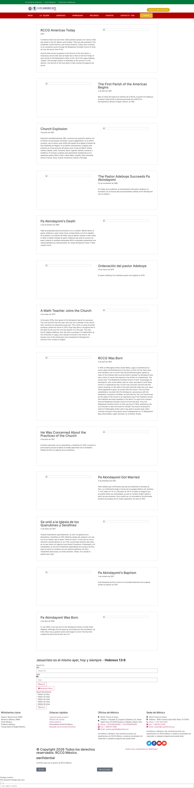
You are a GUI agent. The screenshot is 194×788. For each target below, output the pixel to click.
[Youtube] (159, 743)
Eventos (109, 15)
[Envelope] (164, 743)
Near (38, 674)
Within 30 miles (44, 699)
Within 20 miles (44, 697)
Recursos (94, 15)
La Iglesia (44, 15)
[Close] (1, 783)
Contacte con (127, 15)
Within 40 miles (44, 701)
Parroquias (77, 15)
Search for (40, 665)
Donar (146, 15)
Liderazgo (60, 15)
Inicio (30, 15)
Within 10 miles (44, 694)
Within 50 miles (44, 704)
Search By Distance (43, 692)
